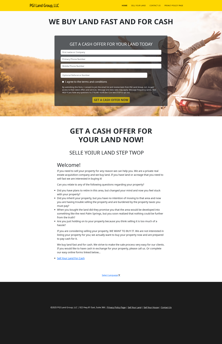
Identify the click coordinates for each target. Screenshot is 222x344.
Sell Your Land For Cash (71, 258)
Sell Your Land (138, 5)
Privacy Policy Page (116, 307)
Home (124, 5)
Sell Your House (151, 307)
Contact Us (155, 5)
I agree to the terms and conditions (86, 81)
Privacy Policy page (173, 5)
